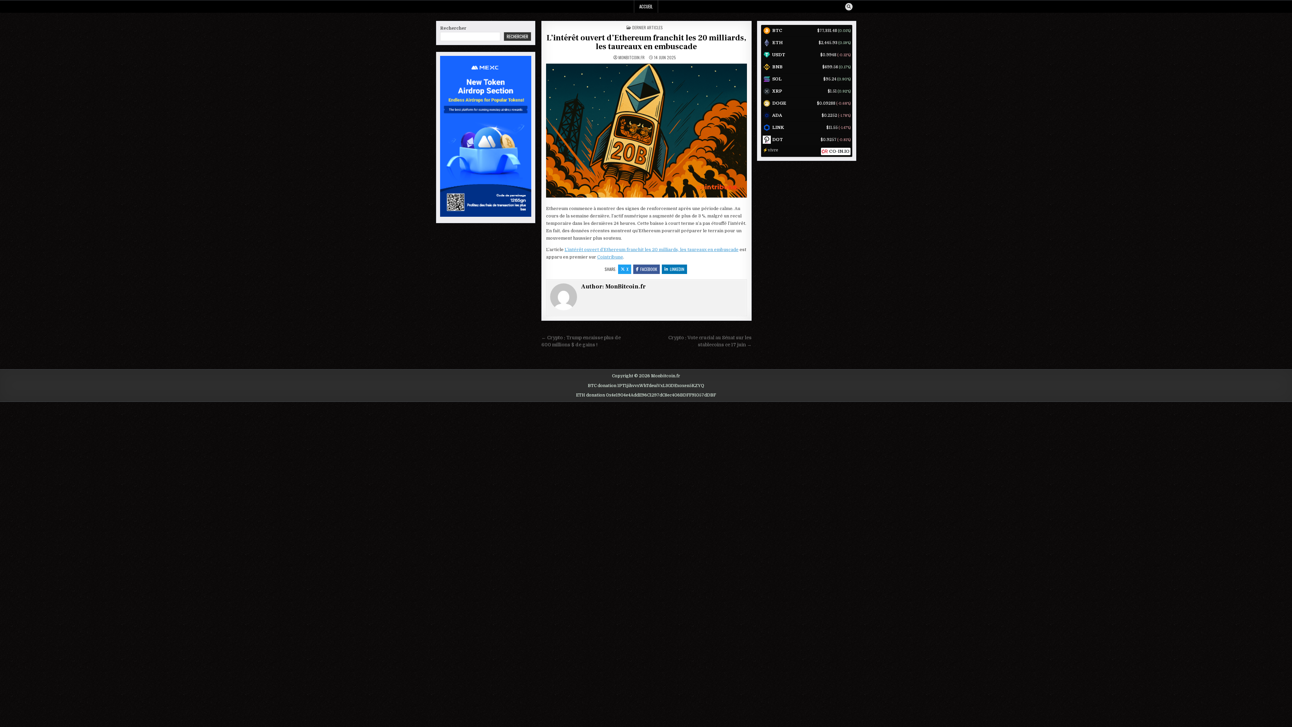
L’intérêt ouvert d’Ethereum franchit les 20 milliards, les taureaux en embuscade (646, 42)
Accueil (646, 6)
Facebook (648, 269)
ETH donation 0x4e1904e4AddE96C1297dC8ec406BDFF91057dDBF (646, 395)
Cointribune (610, 256)
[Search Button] (849, 6)
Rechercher (453, 28)
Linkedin (677, 269)
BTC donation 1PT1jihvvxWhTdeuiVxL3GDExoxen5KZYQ (646, 385)
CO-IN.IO (839, 151)
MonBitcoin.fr (631, 58)
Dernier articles (647, 27)
